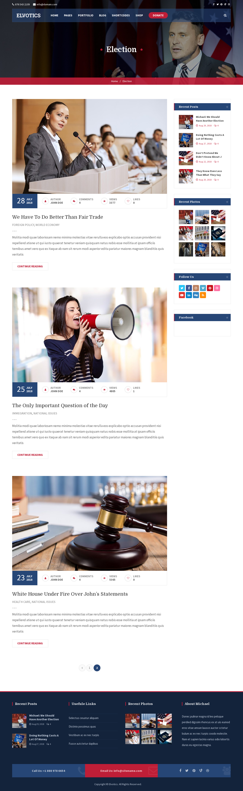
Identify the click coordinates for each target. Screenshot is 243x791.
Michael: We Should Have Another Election (44, 717)
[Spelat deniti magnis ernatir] (186, 217)
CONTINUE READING (30, 266)
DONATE (158, 15)
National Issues (45, 413)
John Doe (56, 202)
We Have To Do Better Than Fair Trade (57, 217)
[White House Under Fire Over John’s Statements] (89, 523)
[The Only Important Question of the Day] (89, 334)
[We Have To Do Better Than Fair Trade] (89, 146)
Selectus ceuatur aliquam (84, 718)
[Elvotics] (28, 15)
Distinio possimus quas (82, 726)
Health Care (21, 602)
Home (114, 81)
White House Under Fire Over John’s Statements (70, 594)
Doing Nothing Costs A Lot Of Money (44, 737)
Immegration (22, 413)
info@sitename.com (128, 771)
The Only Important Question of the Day (60, 405)
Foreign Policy (23, 225)
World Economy (47, 225)
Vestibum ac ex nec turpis (84, 735)
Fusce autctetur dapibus (83, 743)
